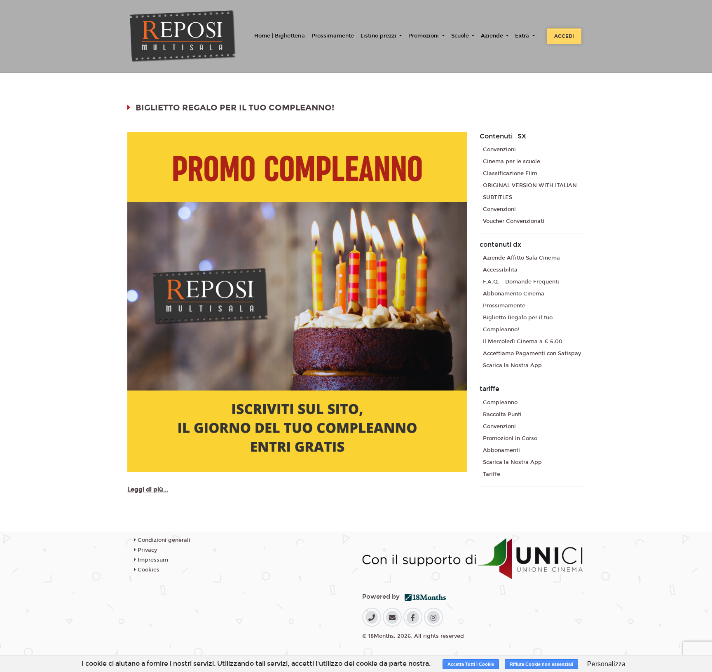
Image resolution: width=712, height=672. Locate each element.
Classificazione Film (510, 173)
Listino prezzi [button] (379, 36)
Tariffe (491, 474)
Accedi (564, 36)
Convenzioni (499, 149)
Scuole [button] (461, 36)
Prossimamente (333, 36)
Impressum (152, 560)
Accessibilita (500, 270)
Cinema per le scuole (511, 161)
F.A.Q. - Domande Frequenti (521, 282)
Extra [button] (523, 36)
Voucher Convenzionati (513, 221)
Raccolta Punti (502, 414)
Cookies (147, 570)
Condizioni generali (163, 540)
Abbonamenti (501, 450)
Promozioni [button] (424, 36)
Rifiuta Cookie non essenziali (541, 664)
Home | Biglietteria (279, 36)
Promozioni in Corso (510, 438)
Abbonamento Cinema (513, 293)
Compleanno (500, 402)
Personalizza (606, 663)
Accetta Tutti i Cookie (470, 664)
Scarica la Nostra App (512, 365)
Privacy (146, 550)
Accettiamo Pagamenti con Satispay (532, 353)
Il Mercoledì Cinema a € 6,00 (522, 341)
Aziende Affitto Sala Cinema (521, 258)
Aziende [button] (493, 36)
